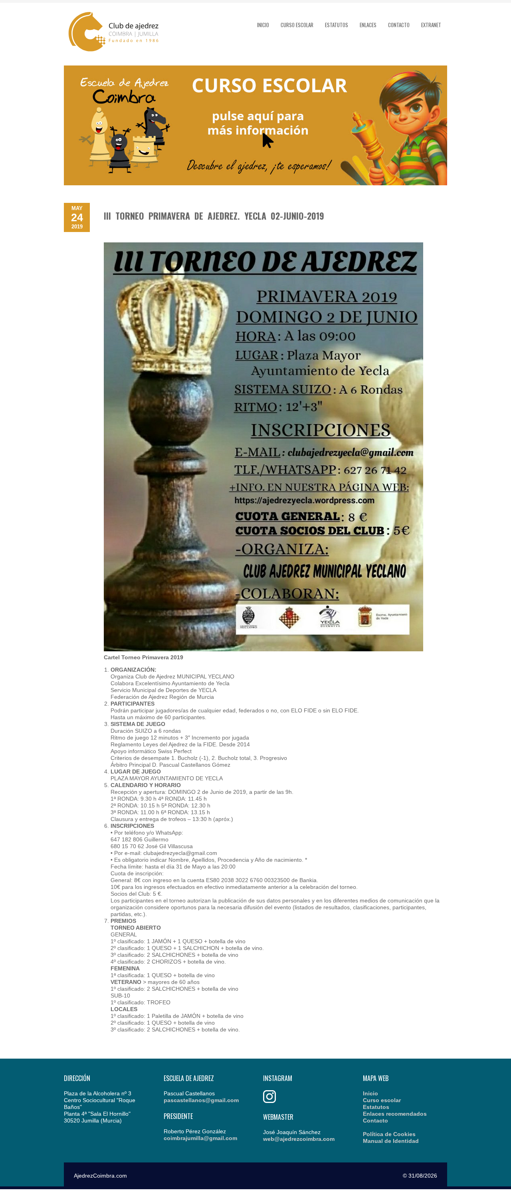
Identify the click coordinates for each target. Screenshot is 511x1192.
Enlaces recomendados (395, 1114)
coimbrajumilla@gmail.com (200, 1138)
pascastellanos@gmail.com (201, 1100)
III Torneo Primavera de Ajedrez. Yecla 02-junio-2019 (214, 215)
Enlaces (368, 25)
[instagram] (269, 1101)
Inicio (263, 25)
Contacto (399, 25)
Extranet (431, 25)
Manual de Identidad (391, 1141)
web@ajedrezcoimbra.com (299, 1139)
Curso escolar (297, 25)
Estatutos (336, 25)
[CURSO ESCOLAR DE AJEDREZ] (255, 183)
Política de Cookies (389, 1134)
